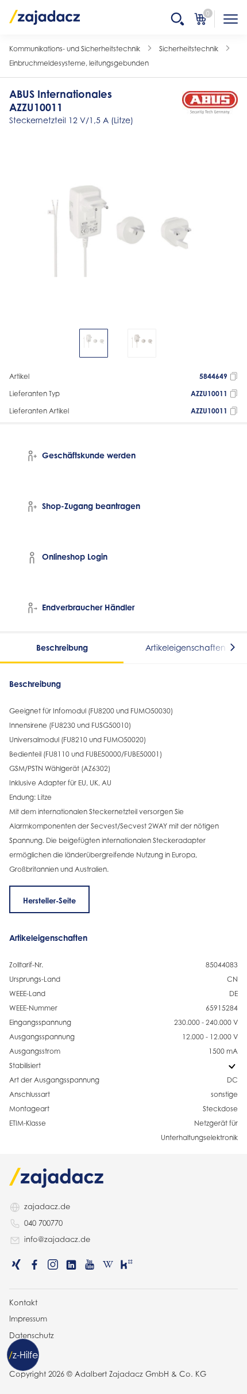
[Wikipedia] (108, 1264)
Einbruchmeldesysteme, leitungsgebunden (79, 63)
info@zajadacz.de (57, 1239)
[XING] (16, 1264)
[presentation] (17, 343)
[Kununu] (126, 1264)
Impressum (28, 1318)
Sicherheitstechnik (188, 48)
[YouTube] (90, 1264)
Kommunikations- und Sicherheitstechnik (74, 48)
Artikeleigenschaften (185, 647)
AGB (17, 1351)
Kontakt (23, 1302)
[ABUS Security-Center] (210, 102)
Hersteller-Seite (49, 900)
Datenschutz (31, 1335)
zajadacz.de (47, 1206)
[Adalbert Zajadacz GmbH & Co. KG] (44, 16)
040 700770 (43, 1223)
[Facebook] (34, 1264)
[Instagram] (53, 1264)
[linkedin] (71, 1264)
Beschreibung (62, 647)
